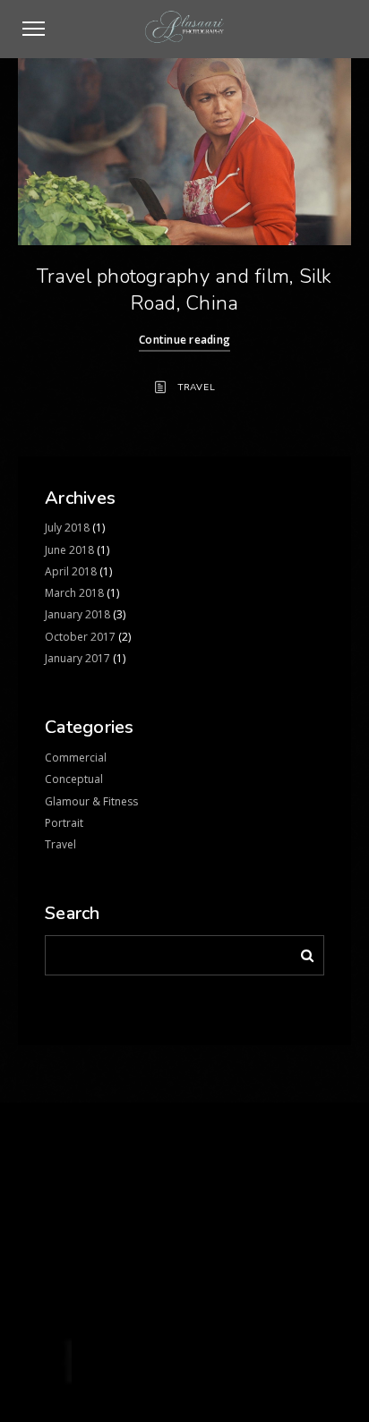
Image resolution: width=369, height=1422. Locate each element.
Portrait (64, 822)
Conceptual (74, 779)
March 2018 (74, 592)
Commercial (76, 757)
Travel (197, 387)
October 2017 (80, 636)
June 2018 (69, 550)
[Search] (301, 952)
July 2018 (67, 527)
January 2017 (77, 658)
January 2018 (77, 614)
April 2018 (71, 571)
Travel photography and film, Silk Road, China (184, 290)
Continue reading (184, 339)
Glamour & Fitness (91, 801)
